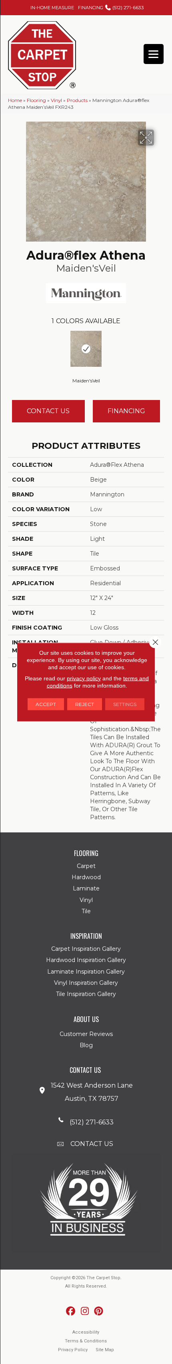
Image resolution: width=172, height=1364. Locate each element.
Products (77, 100)
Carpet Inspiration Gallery (86, 948)
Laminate (86, 888)
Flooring (36, 100)
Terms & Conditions (86, 1341)
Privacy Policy (73, 1350)
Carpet (86, 866)
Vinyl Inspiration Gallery (86, 982)
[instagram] (85, 1311)
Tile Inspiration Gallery (86, 994)
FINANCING (90, 7)
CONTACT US (91, 1144)
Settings (124, 704)
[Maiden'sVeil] (86, 349)
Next (160, 348)
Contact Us (48, 411)
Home (15, 100)
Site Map (105, 1350)
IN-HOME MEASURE (52, 7)
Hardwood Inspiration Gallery (86, 960)
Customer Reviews (86, 1034)
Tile (86, 911)
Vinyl (56, 100)
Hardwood (86, 877)
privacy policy (84, 678)
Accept (46, 704)
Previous (12, 348)
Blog (86, 1045)
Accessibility (85, 1332)
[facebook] (71, 1311)
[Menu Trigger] (154, 54)
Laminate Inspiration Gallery (86, 971)
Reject (84, 704)
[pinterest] (99, 1311)
